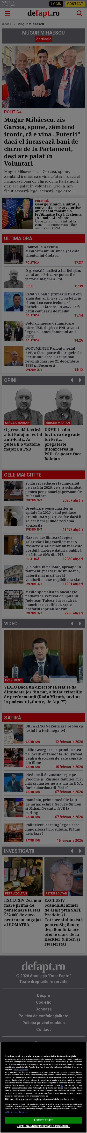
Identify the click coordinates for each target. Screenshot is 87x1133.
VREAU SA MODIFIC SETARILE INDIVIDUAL (43, 1126)
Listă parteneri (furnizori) (16, 1112)
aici (62, 1085)
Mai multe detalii (21, 1070)
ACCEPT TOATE (43, 1120)
